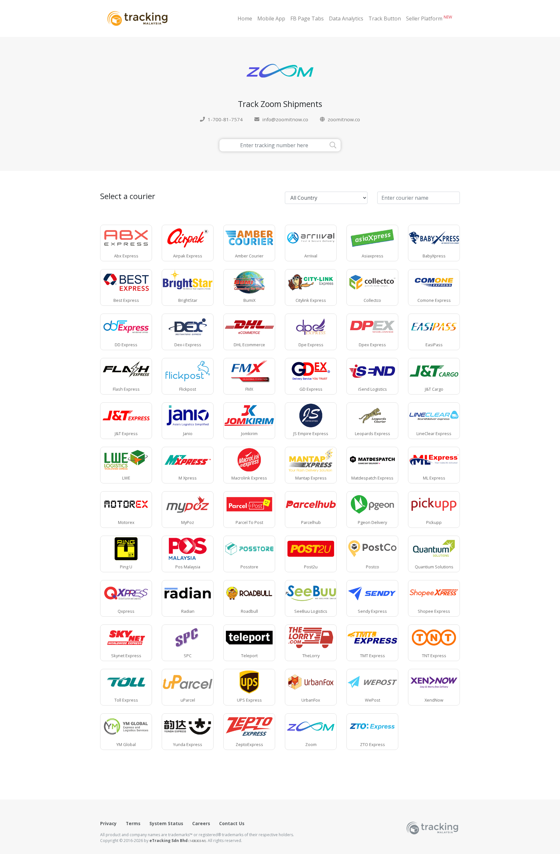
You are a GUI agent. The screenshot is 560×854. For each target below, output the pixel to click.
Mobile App (271, 18)
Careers (201, 823)
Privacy (108, 823)
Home (245, 18)
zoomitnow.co (344, 119)
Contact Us (231, 823)
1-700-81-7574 (225, 119)
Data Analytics (346, 18)
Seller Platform (429, 18)
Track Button (384, 18)
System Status (166, 823)
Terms (133, 823)
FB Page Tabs (307, 18)
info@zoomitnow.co (285, 119)
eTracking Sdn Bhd (177, 840)
